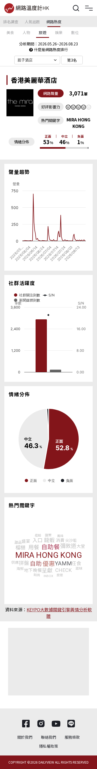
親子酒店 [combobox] (25, 60)
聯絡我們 (48, 737)
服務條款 (72, 737)
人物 (26, 32)
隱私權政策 (48, 746)
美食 (10, 32)
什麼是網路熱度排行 (51, 49)
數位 (75, 32)
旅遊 (42, 32)
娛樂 (59, 32)
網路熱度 (53, 21)
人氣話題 (32, 21)
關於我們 (24, 737)
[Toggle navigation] (89, 8)
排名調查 (10, 21)
